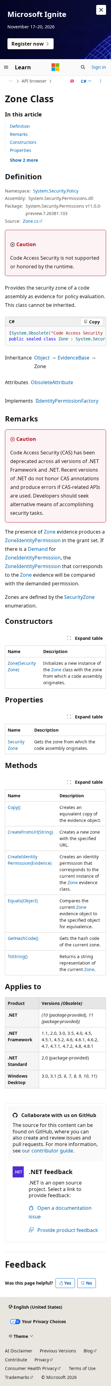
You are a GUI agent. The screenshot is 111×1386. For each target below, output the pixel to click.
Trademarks (17, 1377)
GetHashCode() (23, 938)
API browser (34, 81)
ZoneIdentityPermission (33, 540)
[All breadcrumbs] (10, 81)
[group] (55, 336)
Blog (88, 1351)
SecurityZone (79, 597)
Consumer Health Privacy (31, 1368)
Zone (50, 531)
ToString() (17, 956)
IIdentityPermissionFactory (66, 400)
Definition (20, 126)
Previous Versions (58, 1351)
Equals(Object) (23, 901)
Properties (20, 150)
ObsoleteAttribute (52, 382)
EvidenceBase (73, 357)
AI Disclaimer (18, 1351)
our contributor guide (47, 1150)
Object (42, 357)
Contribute (16, 1360)
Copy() (14, 807)
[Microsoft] (55, 67)
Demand (38, 549)
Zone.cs (31, 221)
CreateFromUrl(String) (30, 832)
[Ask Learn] (72, 81)
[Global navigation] (6, 67)
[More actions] (100, 81)
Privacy (42, 1360)
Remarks (19, 134)
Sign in (99, 67)
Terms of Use (82, 1368)
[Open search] (83, 67)
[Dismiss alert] (101, 10)
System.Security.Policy (55, 191)
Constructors (23, 142)
